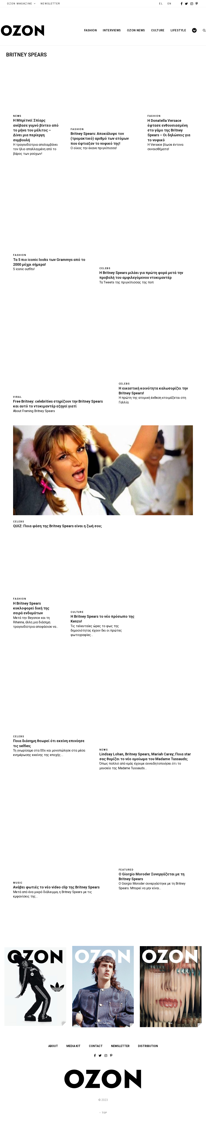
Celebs (105, 268)
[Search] (203, 30)
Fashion (90, 30)
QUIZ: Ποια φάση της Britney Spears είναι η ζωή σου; (57, 526)
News (17, 116)
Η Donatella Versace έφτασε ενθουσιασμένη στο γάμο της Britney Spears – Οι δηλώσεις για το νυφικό (168, 130)
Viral (17, 397)
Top (104, 1112)
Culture (158, 30)
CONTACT (96, 1046)
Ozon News (136, 30)
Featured (126, 869)
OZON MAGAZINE (19, 3)
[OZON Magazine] (22, 30)
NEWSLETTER (50, 3)
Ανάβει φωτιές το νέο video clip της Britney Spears (56, 887)
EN (169, 3)
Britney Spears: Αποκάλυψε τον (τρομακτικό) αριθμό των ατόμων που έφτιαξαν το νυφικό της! (100, 138)
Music (18, 882)
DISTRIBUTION (148, 1046)
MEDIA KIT (73, 1046)
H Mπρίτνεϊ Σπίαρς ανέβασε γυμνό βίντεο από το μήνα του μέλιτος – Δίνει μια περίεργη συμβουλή (36, 130)
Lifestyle (178, 30)
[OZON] (103, 1087)
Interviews (112, 30)
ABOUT (53, 1046)
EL (161, 3)
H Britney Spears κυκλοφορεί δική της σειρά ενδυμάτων (31, 608)
